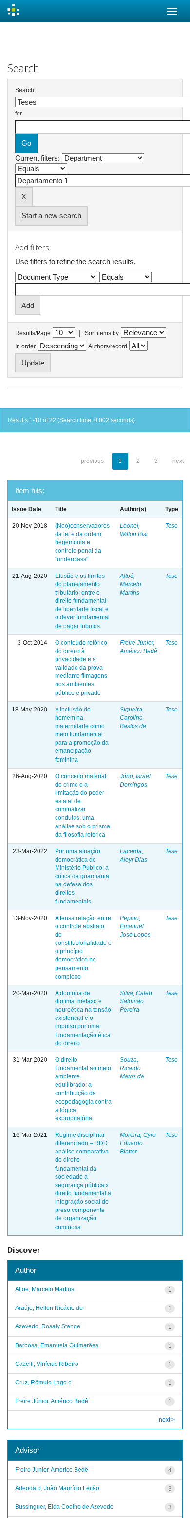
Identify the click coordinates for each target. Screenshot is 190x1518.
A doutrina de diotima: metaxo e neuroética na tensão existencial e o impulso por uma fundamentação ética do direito (83, 1018)
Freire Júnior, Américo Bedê (51, 1401)
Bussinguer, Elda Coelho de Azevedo (64, 1506)
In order (25, 346)
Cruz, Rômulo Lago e (43, 1382)
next (178, 461)
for (18, 113)
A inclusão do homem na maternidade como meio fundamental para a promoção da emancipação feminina (82, 734)
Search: (25, 90)
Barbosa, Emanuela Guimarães (56, 1345)
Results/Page (33, 333)
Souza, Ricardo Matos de (132, 1068)
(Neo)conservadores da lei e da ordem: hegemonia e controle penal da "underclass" (82, 542)
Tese (171, 525)
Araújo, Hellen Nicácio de (49, 1308)
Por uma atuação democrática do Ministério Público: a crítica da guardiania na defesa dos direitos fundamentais (82, 876)
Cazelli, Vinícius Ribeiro (46, 1364)
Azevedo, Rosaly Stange (47, 1326)
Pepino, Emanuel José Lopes (135, 926)
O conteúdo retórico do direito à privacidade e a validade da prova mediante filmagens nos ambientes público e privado (81, 667)
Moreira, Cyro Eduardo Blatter (138, 1143)
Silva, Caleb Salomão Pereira (136, 1001)
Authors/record (107, 346)
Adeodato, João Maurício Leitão (57, 1488)
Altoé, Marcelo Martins (130, 584)
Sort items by (102, 333)
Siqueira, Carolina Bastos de (133, 718)
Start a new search (51, 215)
